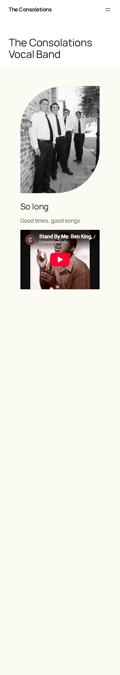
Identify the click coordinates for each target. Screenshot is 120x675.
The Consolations (30, 9)
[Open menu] (107, 9)
